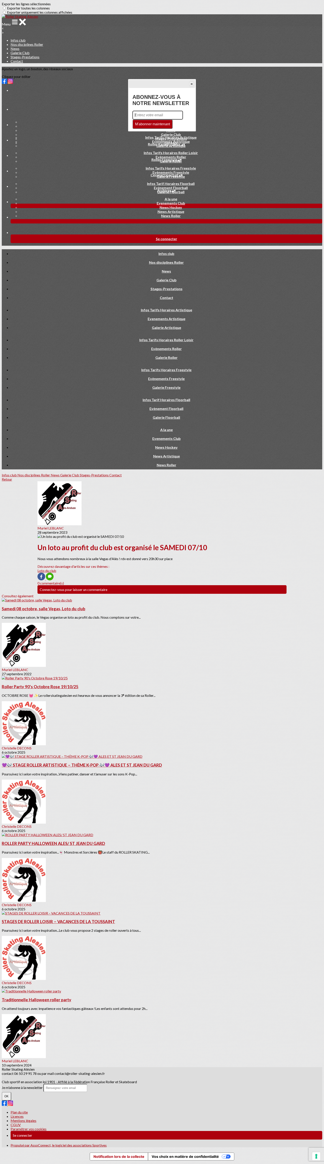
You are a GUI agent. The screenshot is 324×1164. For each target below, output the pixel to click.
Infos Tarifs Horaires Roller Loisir (171, 153)
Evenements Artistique (171, 141)
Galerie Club (20, 53)
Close (191, 84)
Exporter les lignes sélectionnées (26, 4)
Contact (17, 61)
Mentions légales (23, 1120)
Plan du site (19, 1112)
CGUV (16, 1125)
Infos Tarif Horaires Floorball (171, 183)
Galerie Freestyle (166, 387)
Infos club (18, 40)
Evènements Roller (171, 157)
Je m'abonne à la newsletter (22, 1087)
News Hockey (171, 207)
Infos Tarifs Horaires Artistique (171, 137)
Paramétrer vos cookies (29, 1129)
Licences (17, 1116)
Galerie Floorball (166, 417)
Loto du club (46, 570)
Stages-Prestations (25, 57)
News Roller (171, 216)
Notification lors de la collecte (118, 1156)
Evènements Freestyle (171, 172)
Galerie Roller (166, 357)
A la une (171, 199)
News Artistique (171, 211)
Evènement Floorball (171, 188)
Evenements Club (171, 203)
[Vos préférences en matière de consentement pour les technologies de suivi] (316, 1156)
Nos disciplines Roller (27, 44)
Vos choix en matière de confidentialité (185, 1156)
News (15, 48)
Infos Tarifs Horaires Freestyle (171, 168)
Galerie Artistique (166, 327)
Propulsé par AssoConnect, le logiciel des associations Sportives (59, 1145)
